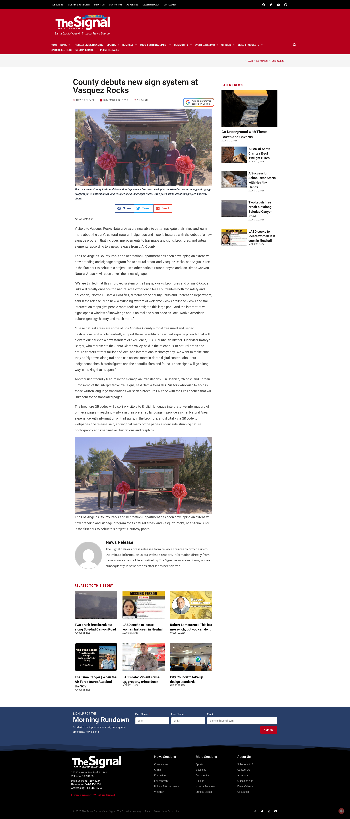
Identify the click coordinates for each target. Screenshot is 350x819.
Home (54, 45)
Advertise (132, 4)
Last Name (177, 714)
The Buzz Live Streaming (88, 45)
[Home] (243, 60)
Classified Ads (151, 4)
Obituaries (170, 4)
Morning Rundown (79, 4)
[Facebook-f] (255, 811)
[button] (294, 44)
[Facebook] (263, 4)
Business (127, 45)
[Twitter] (271, 4)
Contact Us (115, 4)
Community (181, 45)
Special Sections (61, 50)
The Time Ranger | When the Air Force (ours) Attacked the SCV (95, 681)
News (63, 45)
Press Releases (109, 50)
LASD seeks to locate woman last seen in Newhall (261, 236)
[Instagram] (285, 4)
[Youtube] (278, 4)
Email (210, 714)
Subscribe (57, 4)
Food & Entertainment (154, 45)
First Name (141, 714)
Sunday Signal (84, 50)
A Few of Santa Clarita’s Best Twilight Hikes (259, 153)
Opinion (226, 45)
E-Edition (99, 4)
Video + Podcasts (248, 45)
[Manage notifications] (341, 811)
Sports (111, 45)
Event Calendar (205, 45)
